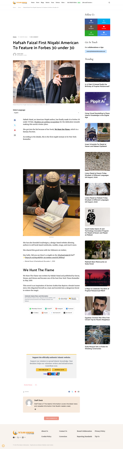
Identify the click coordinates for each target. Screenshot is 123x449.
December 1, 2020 (49, 261)
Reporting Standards (84, 436)
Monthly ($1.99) (59, 369)
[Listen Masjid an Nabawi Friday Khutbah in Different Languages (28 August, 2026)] (97, 189)
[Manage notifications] (3, 445)
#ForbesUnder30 (64, 255)
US (36, 385)
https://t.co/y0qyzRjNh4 (34, 258)
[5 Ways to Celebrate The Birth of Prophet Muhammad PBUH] (97, 277)
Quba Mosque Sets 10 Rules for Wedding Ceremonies (96, 347)
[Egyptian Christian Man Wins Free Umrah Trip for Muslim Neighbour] (97, 305)
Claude (46, 312)
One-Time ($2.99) (43, 369)
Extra (19, 7)
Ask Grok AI (69, 312)
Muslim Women (28, 385)
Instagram (60, 308)
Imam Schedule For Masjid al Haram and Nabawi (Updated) (96, 145)
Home (14, 7)
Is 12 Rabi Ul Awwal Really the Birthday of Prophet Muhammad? (97, 85)
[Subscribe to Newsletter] (73, 298)
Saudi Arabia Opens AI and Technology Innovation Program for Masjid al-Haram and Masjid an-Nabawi (97, 231)
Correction (63, 436)
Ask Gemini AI (56, 312)
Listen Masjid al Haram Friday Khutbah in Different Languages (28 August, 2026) (97, 175)
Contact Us (63, 431)
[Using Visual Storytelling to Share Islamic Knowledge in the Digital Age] (97, 101)
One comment (34, 37)
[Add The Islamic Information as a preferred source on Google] (63, 298)
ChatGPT (49, 308)
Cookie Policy (46, 436)
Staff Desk (20, 53)
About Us (44, 431)
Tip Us (97, 436)
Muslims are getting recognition (46, 122)
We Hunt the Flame (62, 129)
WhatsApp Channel (37, 308)
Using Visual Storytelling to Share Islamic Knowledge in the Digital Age (97, 115)
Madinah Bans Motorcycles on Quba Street (96, 262)
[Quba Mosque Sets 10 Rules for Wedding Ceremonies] (97, 334)
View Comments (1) (51, 418)
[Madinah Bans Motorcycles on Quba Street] (97, 249)
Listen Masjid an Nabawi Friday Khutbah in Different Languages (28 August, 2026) (97, 199)
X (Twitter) (35, 312)
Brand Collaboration (84, 431)
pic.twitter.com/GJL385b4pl (54, 258)
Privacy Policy (100, 431)
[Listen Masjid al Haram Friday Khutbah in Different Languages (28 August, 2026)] (97, 161)
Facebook (70, 308)
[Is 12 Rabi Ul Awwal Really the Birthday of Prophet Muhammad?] (97, 72)
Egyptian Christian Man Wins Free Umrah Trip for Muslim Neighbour (97, 318)
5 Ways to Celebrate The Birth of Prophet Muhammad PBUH (97, 289)
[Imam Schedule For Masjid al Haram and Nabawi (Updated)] (97, 132)
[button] (109, 2)
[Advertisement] (46, 24)
